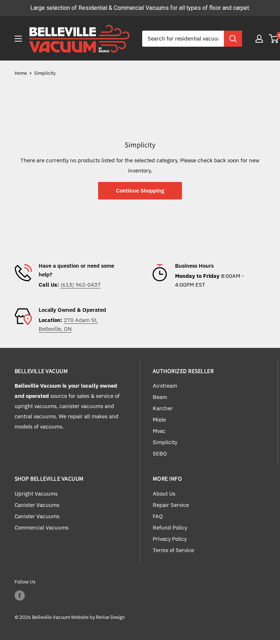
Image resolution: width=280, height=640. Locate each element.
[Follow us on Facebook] (20, 595)
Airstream (165, 385)
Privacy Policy (170, 538)
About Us (164, 493)
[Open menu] (18, 39)
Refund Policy (170, 527)
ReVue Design (98, 617)
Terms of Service (173, 550)
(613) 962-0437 (81, 284)
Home (21, 73)
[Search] (233, 39)
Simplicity (44, 73)
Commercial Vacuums (42, 527)
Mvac (159, 430)
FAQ (158, 516)
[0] (274, 38)
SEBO (160, 453)
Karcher (163, 408)
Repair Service (171, 504)
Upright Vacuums (36, 493)
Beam (160, 396)
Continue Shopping (140, 190)
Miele (159, 419)
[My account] (259, 39)
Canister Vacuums (37, 504)
